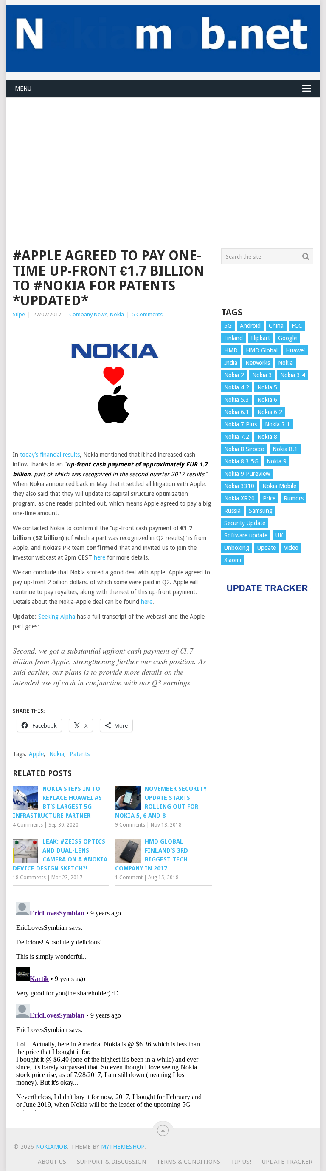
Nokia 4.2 (236, 387)
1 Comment (129, 878)
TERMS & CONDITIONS (188, 1161)
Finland (233, 338)
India (230, 362)
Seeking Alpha (56, 616)
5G (228, 325)
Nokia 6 (267, 399)
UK (279, 535)
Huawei (295, 350)
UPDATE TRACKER (287, 1161)
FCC (297, 325)
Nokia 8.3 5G (241, 461)
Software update (245, 535)
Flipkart (260, 338)
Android (250, 325)
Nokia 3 (262, 375)
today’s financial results (50, 454)
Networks (257, 362)
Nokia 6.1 (236, 412)
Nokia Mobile (279, 486)
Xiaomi (232, 560)
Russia (232, 510)
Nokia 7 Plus (240, 424)
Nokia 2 (234, 375)
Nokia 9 (277, 461)
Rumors (294, 498)
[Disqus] (112, 1004)
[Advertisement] (162, 157)
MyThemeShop (122, 1146)
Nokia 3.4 (292, 375)
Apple (36, 753)
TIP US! (241, 1161)
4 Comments (28, 825)
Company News (88, 314)
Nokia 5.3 (236, 399)
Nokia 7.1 (277, 424)
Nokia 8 (267, 436)
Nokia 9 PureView (247, 473)
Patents (80, 753)
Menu (23, 88)
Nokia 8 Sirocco (244, 449)
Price (269, 498)
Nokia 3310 (239, 486)
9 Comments (130, 825)
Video (291, 547)
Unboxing (236, 547)
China (276, 325)
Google (287, 338)
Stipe (19, 314)
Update (266, 547)
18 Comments (29, 878)
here (99, 557)
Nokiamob (51, 1146)
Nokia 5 (267, 387)
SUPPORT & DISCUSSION (111, 1161)
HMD (231, 350)
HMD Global (262, 350)
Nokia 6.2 (269, 412)
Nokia (117, 314)
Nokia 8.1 (285, 449)
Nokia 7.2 (236, 436)
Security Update (244, 523)
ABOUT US (52, 1161)
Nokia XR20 (239, 498)
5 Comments (147, 314)
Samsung (261, 510)
